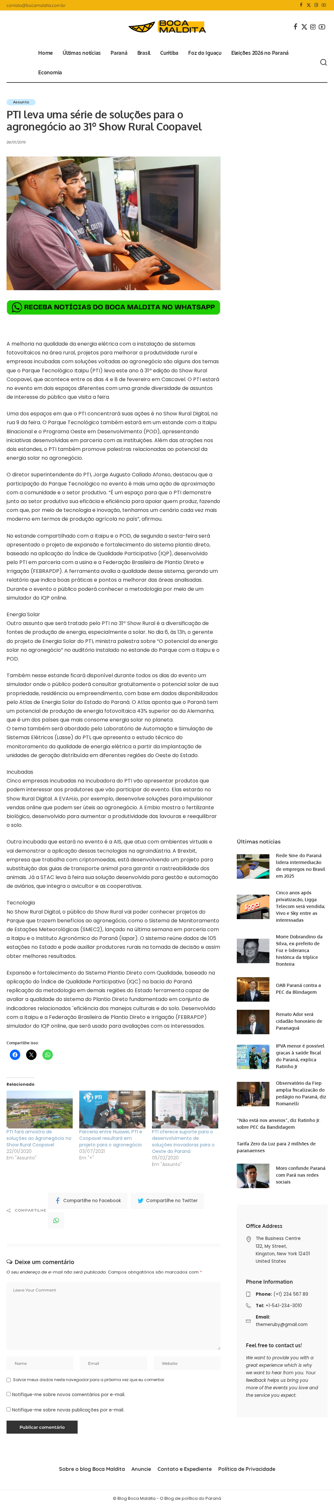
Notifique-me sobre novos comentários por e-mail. (68, 1395)
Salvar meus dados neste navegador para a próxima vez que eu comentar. (89, 1379)
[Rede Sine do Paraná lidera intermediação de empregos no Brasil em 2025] (253, 866)
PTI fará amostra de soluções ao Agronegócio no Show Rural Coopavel (39, 1138)
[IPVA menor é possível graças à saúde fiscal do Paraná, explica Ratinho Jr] (253, 1057)
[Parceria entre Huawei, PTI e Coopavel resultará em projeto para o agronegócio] (112, 1109)
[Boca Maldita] (167, 27)
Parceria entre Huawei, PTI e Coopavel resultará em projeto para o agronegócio (110, 1138)
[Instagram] (316, 5)
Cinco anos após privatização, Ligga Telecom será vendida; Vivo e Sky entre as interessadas (300, 906)
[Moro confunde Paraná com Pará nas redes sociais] (253, 1176)
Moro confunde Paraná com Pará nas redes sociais (301, 1175)
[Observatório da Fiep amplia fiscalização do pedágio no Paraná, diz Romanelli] (253, 1094)
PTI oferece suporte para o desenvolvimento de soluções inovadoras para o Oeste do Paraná (183, 1141)
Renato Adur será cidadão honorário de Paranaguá (299, 1021)
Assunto (21, 102)
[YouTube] (323, 5)
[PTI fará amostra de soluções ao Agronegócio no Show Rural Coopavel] (40, 1109)
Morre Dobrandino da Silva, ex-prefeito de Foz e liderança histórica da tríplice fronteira (299, 950)
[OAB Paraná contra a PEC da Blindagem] (253, 989)
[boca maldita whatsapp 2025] (113, 307)
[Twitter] (308, 5)
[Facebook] (301, 5)
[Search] (323, 62)
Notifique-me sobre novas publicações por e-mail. (68, 1410)
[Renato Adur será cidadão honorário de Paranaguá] (253, 1022)
